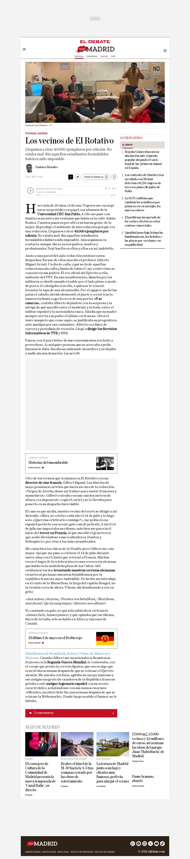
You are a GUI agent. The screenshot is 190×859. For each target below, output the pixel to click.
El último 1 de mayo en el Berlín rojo (55, 638)
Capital (104, 56)
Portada (79, 56)
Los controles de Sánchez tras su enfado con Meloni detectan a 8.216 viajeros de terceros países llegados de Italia (144, 183)
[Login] (165, 51)
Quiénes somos (33, 852)
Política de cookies (105, 852)
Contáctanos (49, 852)
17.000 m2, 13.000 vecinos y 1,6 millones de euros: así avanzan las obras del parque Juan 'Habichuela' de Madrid (148, 745)
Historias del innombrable (48, 463)
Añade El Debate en (93, 177)
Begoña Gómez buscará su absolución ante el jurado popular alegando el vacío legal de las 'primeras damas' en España (143, 160)
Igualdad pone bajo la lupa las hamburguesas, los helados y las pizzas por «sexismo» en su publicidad (144, 238)
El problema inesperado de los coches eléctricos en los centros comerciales (142, 221)
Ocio (113, 56)
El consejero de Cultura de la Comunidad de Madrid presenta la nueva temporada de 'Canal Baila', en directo (40, 777)
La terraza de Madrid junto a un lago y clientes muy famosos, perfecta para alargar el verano (112, 772)
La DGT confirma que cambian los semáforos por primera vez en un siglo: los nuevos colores (142, 204)
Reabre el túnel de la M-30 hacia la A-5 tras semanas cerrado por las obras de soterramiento (77, 772)
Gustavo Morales (46, 167)
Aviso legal (63, 852)
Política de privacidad (81, 852)
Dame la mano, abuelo (143, 778)
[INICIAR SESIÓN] (165, 51)
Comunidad (92, 56)
